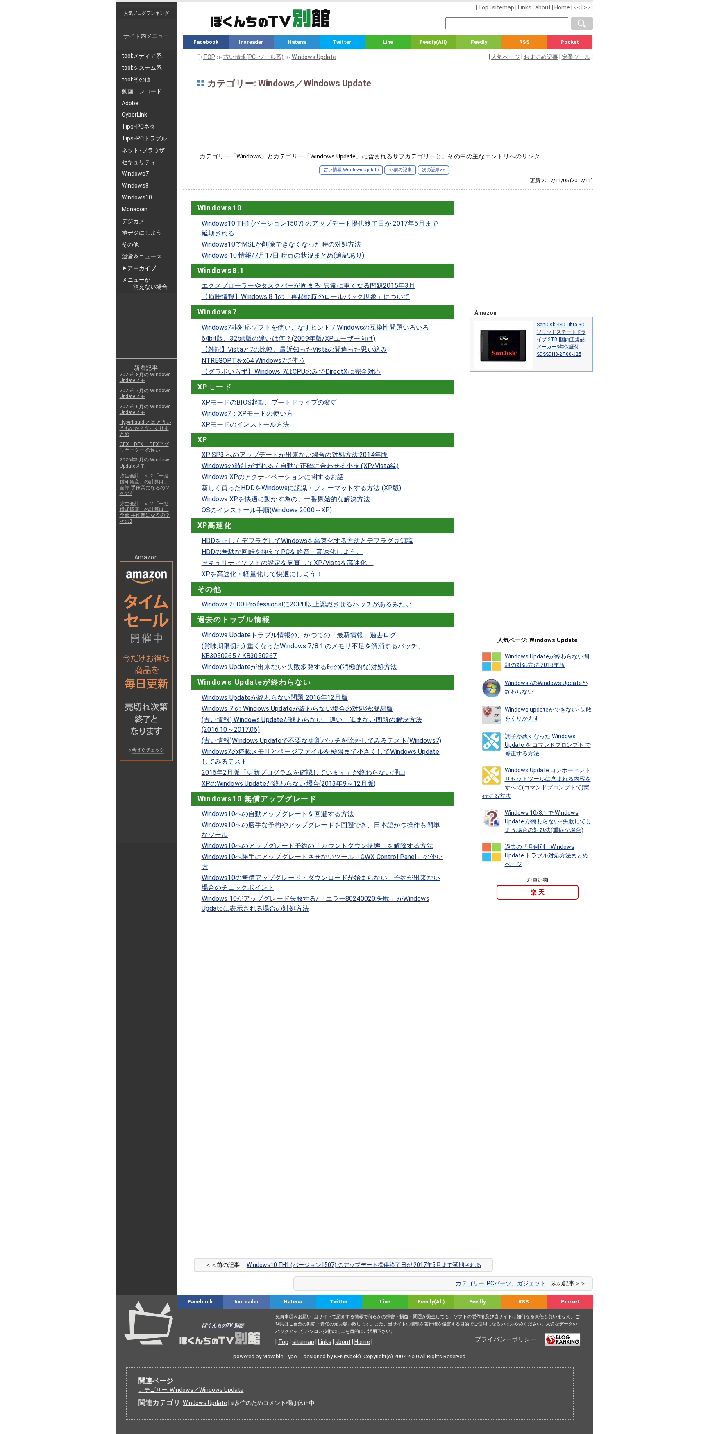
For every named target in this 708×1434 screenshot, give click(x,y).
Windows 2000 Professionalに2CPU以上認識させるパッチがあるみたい (307, 604)
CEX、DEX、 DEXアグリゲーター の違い (144, 447)
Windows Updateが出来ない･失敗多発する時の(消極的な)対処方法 (299, 667)
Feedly (479, 42)
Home (562, 7)
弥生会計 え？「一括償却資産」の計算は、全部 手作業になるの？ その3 (145, 512)
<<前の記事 (400, 169)
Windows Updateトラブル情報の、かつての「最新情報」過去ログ (299, 635)
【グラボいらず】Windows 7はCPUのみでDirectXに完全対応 (291, 371)
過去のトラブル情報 (233, 619)
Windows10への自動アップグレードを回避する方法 (278, 814)
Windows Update (205, 1403)
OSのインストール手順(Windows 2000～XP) (267, 510)
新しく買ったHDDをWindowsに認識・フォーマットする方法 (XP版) (302, 488)
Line (388, 42)
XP (202, 440)
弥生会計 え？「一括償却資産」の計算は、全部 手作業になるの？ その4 (145, 484)
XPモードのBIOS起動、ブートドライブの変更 (270, 402)
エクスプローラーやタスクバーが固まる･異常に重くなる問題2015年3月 (308, 286)
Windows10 (219, 208)
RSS (524, 42)
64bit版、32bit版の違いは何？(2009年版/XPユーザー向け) (289, 338)
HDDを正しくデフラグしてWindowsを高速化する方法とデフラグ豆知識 (307, 541)
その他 (209, 589)
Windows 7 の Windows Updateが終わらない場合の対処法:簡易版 (297, 708)
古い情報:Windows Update (351, 169)
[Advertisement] (388, 123)
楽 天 (538, 892)
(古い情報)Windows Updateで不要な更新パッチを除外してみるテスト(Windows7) (322, 740)
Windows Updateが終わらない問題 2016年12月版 (275, 697)
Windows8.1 (221, 271)
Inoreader (251, 42)
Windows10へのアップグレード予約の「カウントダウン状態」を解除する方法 (317, 846)
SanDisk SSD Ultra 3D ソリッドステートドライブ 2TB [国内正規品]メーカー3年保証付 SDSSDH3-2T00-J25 (561, 339)
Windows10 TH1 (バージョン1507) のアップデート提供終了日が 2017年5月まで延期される (364, 1265)
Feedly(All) (433, 42)
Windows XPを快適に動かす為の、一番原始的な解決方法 (286, 499)
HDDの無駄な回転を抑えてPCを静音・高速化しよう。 (282, 552)
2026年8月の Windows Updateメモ (145, 377)
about (543, 7)
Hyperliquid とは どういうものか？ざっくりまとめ (145, 428)
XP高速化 (214, 525)
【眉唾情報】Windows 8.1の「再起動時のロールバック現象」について (306, 297)
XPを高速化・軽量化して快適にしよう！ (262, 574)
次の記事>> (433, 169)
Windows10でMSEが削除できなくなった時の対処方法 (281, 244)
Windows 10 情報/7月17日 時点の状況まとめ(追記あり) (283, 255)
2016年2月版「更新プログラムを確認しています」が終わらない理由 (303, 772)
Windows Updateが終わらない (254, 682)
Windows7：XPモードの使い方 (247, 413)
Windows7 (217, 312)
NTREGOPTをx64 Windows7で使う (253, 360)
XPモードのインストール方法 (246, 424)
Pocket (569, 42)
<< (577, 7)
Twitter (342, 42)
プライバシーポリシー (505, 1339)
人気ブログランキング (146, 13)
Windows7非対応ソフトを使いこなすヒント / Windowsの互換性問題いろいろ (315, 327)
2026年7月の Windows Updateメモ (145, 393)
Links (524, 7)
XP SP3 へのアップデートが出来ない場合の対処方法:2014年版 (295, 455)
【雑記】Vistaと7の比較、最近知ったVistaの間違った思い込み (295, 349)
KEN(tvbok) (347, 1356)
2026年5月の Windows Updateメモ (145, 462)
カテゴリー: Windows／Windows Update (190, 1390)
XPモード (214, 387)
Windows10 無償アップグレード (257, 799)
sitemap (503, 7)
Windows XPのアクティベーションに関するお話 (273, 477)
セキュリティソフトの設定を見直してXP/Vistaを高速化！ (288, 563)
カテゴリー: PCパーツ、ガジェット (501, 1283)
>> (587, 7)
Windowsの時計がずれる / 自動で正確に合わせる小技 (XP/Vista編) (300, 466)
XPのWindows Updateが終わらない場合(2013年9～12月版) (289, 783)
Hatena (297, 42)
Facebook (205, 42)
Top (483, 7)
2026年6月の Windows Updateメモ (145, 409)
